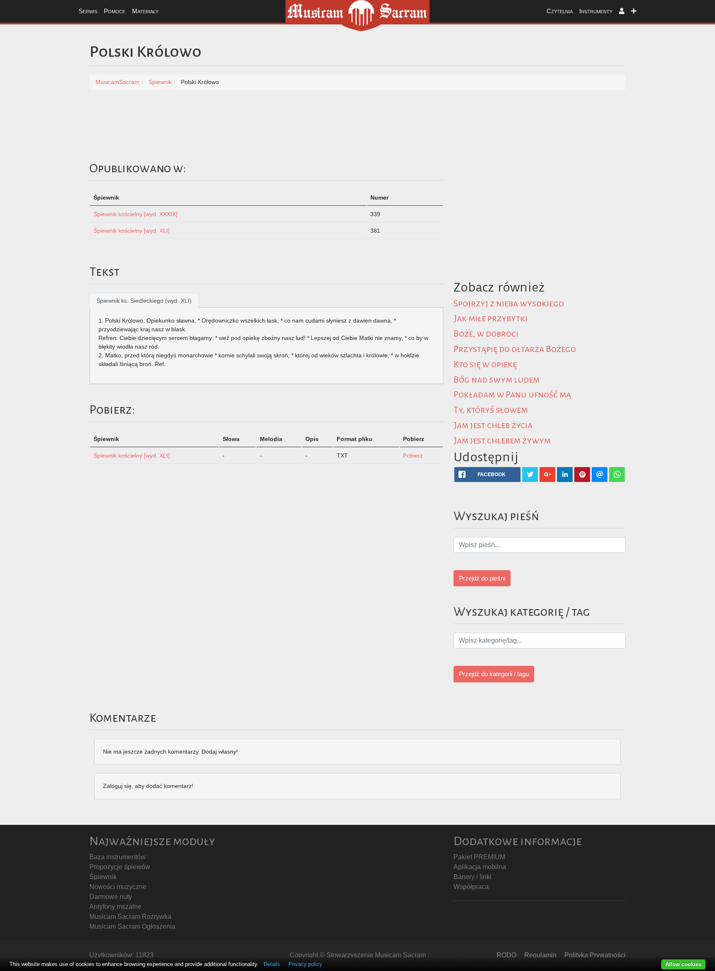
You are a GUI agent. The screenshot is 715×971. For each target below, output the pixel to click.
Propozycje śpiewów (119, 866)
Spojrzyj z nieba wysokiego (508, 303)
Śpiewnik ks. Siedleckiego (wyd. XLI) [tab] (144, 300)
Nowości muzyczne (117, 886)
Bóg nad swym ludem (496, 380)
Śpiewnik (103, 876)
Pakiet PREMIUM (479, 856)
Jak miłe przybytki (490, 318)
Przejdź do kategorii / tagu (494, 673)
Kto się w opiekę (485, 364)
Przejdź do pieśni (482, 578)
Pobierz (413, 455)
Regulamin (540, 955)
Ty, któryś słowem (490, 410)
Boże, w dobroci (485, 334)
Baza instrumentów (117, 856)
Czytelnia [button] (560, 10)
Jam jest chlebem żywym (502, 441)
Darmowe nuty (110, 896)
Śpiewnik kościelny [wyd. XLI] (132, 230)
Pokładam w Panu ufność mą (512, 395)
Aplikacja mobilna (479, 866)
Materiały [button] (145, 10)
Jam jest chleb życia (493, 425)
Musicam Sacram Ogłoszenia (132, 926)
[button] (622, 11)
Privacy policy (305, 964)
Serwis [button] (88, 10)
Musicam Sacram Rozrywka (130, 916)
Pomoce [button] (114, 10)
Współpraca (471, 886)
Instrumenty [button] (595, 10)
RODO (506, 955)
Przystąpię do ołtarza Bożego (514, 349)
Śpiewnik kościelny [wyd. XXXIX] (136, 214)
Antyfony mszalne (115, 906)
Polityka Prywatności (595, 955)
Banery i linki (472, 876)
